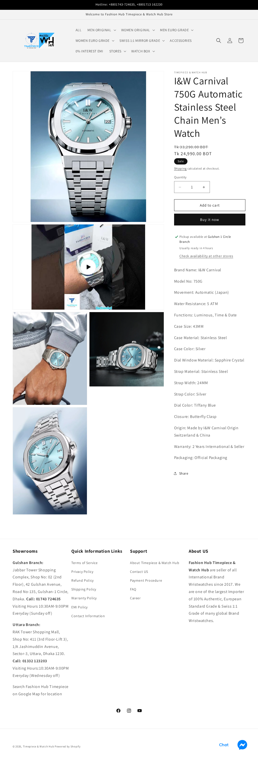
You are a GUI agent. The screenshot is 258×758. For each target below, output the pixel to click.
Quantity (180, 177)
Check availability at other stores (206, 256)
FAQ (133, 589)
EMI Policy (79, 607)
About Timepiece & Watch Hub (154, 563)
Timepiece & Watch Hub (38, 746)
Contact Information (88, 616)
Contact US (139, 571)
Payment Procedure (146, 580)
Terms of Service (84, 563)
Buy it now (209, 219)
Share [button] (183, 473)
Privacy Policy (82, 571)
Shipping (180, 168)
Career (135, 598)
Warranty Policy (84, 598)
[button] (101, 30)
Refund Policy (82, 580)
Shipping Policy (83, 589)
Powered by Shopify (68, 746)
